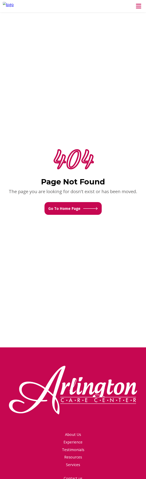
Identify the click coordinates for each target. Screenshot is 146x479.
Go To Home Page (64, 208)
